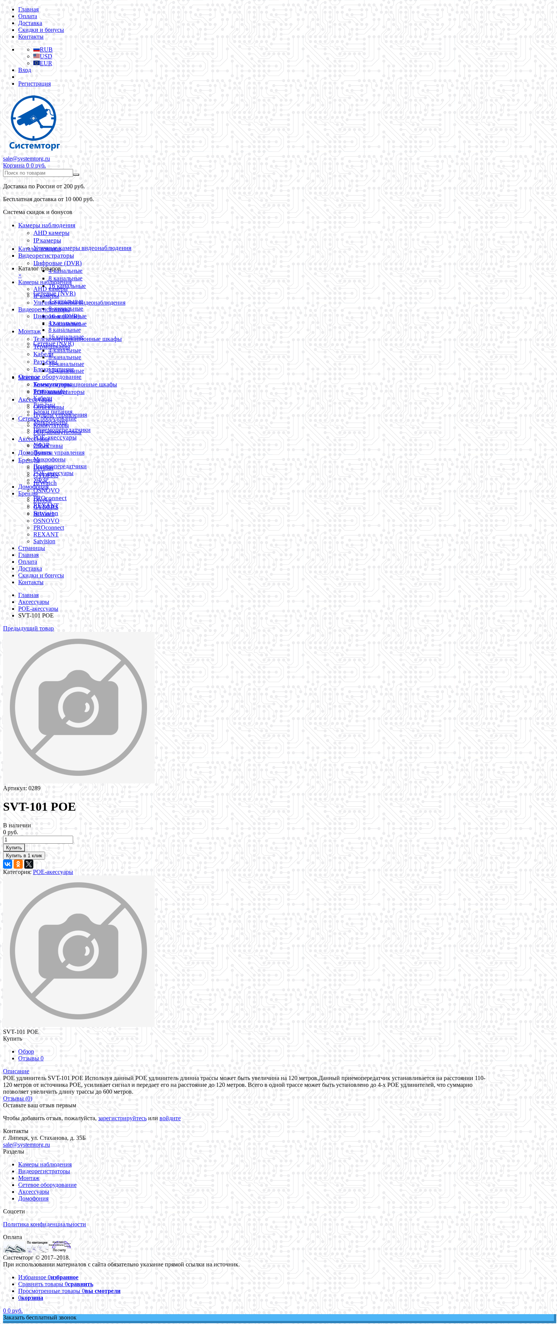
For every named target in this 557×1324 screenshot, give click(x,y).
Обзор (26, 1051)
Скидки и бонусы (41, 30)
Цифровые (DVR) (57, 263)
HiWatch (44, 514)
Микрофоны (49, 459)
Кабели (42, 398)
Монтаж (29, 331)
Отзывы (31, 1058)
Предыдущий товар (28, 628)
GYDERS (45, 507)
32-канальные (66, 370)
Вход (24, 70)
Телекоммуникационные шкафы (75, 384)
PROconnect (48, 527)
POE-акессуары (55, 437)
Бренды (28, 493)
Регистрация (34, 83)
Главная (28, 9)
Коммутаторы (51, 425)
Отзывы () (17, 1098)
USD (46, 56)
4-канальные (65, 350)
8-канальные (65, 357)
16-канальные (66, 364)
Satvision (44, 541)
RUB (46, 49)
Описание (16, 1071)
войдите (170, 1118)
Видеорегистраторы (46, 255)
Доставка (30, 23)
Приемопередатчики (60, 466)
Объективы (48, 445)
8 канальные (66, 278)
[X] (28, 864)
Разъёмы (45, 361)
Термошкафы (50, 391)
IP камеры (47, 240)
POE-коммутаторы (57, 432)
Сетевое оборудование (49, 376)
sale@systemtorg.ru (26, 158)
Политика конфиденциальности (44, 1224)
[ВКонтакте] (7, 864)
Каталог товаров (39, 248)
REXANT (46, 534)
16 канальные (66, 336)
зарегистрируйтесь (122, 1118)
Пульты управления (58, 452)
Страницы (31, 548)
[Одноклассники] (18, 864)
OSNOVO (46, 490)
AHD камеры (51, 232)
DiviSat (42, 500)
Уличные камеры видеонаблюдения (82, 248)
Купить (14, 847)
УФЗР (41, 480)
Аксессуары (33, 439)
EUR (46, 63)
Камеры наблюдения (46, 225)
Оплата (27, 16)
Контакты (31, 36)
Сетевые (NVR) (53, 343)
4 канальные (66, 270)
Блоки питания (52, 411)
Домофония (33, 486)
